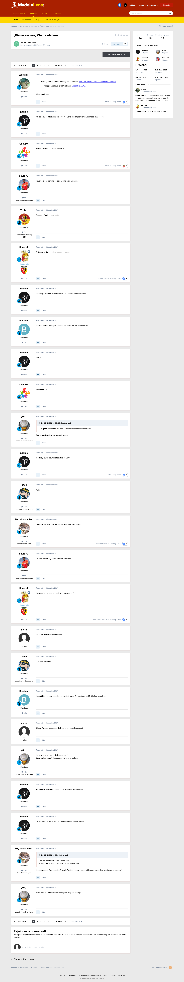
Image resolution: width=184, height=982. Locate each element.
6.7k (25, 541)
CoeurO (23, 143)
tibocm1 (23, 247)
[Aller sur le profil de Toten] (24, 493)
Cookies (121, 975)
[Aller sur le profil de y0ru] (24, 425)
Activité (44, 13)
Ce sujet (161, 13)
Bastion (100, 278)
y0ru (23, 416)
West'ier (23, 74)
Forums (15, 20)
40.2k (25, 278)
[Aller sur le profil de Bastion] (24, 329)
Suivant (58, 65)
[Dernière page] (65, 65)
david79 (108, 102)
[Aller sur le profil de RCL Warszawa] (16, 44)
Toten (23, 485)
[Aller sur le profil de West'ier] (24, 83)
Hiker (107, 278)
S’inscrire (166, 5)
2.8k (25, 507)
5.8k (25, 166)
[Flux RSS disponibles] (170, 967)
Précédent (22, 65)
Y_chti (23, 210)
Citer (44, 102)
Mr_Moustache (23, 519)
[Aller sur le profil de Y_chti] (24, 219)
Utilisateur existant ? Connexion (143, 5)
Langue (62, 975)
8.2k (25, 438)
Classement (56, 13)
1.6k (25, 342)
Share (105, 44)
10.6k (25, 97)
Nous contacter (109, 975)
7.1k (24, 232)
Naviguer (33, 13)
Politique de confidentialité (90, 975)
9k (25, 198)
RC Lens (46, 45)
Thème (72, 975)
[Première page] (14, 65)
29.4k (25, 134)
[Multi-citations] (38, 102)
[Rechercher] (170, 13)
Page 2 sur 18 (76, 65)
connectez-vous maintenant (94, 934)
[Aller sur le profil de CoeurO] (24, 152)
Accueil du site (19, 13)
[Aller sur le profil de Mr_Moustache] (24, 528)
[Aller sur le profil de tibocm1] (24, 256)
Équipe (37, 20)
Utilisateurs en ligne (52, 20)
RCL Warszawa (31, 42)
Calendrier (26, 20)
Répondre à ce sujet (116, 54)
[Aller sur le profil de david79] (24, 184)
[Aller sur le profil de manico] (24, 120)
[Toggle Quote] (40, 423)
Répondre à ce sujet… (36, 947)
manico (24, 111)
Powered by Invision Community (92, 978)
